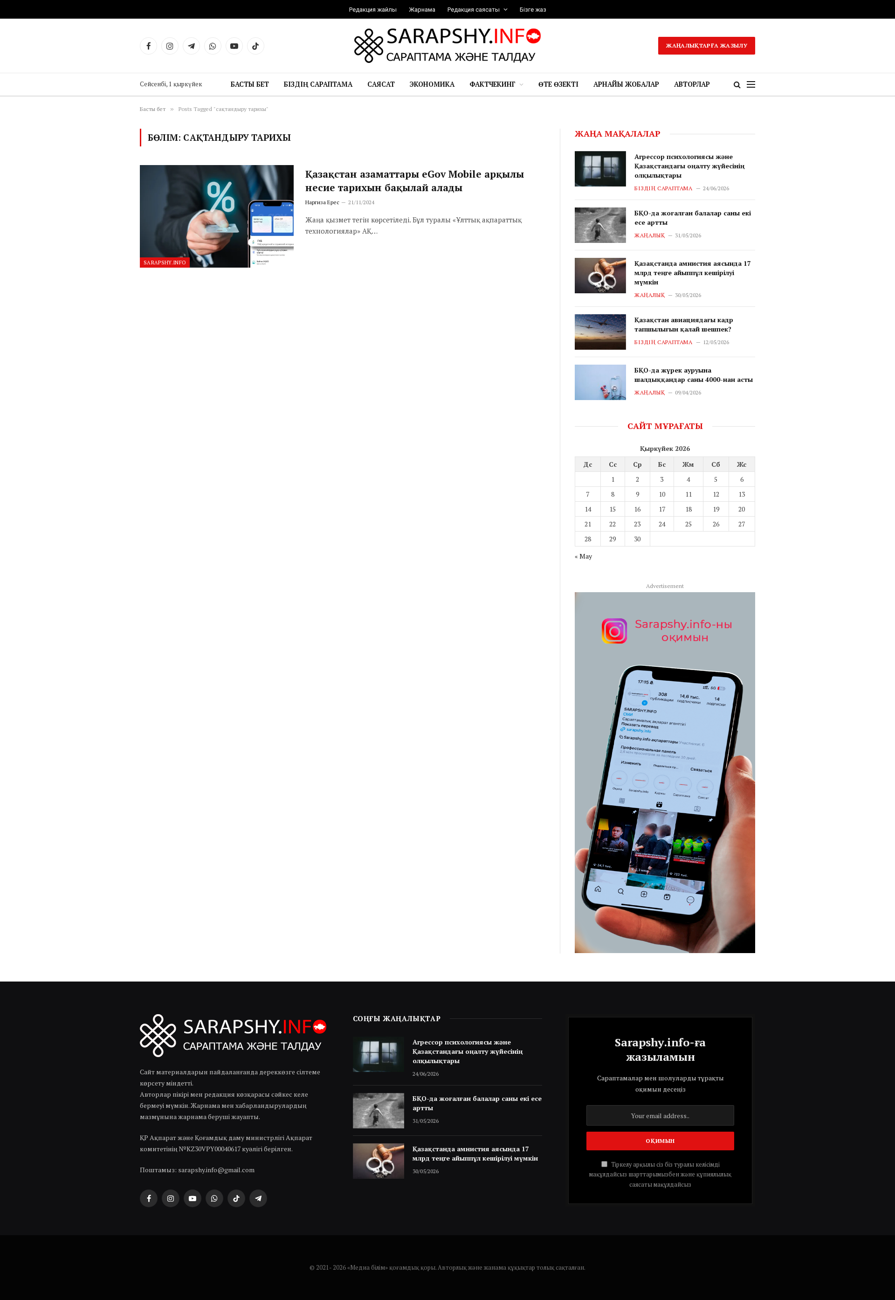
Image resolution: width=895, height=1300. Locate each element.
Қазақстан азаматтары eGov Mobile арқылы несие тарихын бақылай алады (414, 180)
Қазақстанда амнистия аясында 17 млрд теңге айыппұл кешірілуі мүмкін (692, 272)
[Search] (737, 84)
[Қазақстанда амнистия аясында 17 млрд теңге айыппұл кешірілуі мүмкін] (600, 275)
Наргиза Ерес (322, 202)
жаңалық (649, 235)
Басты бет (250, 84)
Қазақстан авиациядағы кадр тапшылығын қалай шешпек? (683, 324)
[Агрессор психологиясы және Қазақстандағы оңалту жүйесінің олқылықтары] (600, 169)
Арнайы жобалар (626, 84)
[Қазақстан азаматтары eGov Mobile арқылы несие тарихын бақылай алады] (217, 216)
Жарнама (422, 9)
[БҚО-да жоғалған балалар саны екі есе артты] (600, 225)
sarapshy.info (165, 262)
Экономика (432, 84)
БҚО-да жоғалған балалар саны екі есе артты (692, 217)
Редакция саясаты (474, 9)
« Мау (583, 556)
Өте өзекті (558, 84)
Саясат (381, 84)
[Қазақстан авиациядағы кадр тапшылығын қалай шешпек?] (600, 332)
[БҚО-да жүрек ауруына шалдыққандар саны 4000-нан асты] (600, 382)
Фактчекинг (492, 84)
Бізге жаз (533, 9)
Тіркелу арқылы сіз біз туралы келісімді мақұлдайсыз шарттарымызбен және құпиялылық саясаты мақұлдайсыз (660, 1175)
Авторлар (692, 84)
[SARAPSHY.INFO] (447, 45)
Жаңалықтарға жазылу (706, 45)
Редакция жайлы (373, 9)
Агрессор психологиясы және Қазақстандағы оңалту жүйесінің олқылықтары (689, 166)
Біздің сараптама (318, 84)
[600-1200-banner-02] (665, 772)
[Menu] (751, 84)
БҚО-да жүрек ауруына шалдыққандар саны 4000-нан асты (693, 375)
